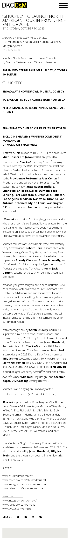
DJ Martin (8, 62)
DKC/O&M (14, 5)
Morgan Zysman (12, 46)
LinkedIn (33, 517)
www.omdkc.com (12, 496)
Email (40, 517)
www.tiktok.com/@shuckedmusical (22, 488)
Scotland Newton (45, 62)
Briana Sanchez (51, 42)
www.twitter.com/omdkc (16, 508)
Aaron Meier (32, 42)
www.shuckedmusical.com (18, 476)
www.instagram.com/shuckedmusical (24, 484)
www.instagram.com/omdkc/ (19, 500)
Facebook (25, 517)
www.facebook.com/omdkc (18, 504)
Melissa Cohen (24, 62)
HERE (57, 447)
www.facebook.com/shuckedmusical (24, 480)
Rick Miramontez (12, 42)
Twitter (18, 517)
